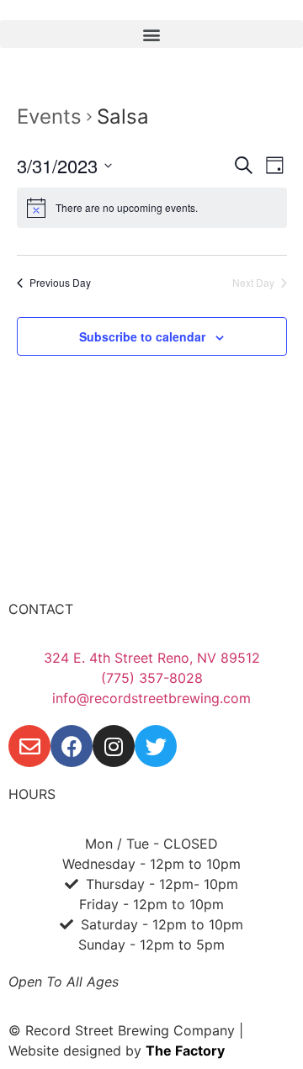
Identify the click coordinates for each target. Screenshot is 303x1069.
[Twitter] (156, 746)
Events (49, 116)
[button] (151, 34)
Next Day (253, 282)
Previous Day (60, 282)
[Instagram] (114, 746)
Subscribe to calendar (142, 336)
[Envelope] (29, 746)
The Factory (185, 1050)
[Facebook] (71, 746)
